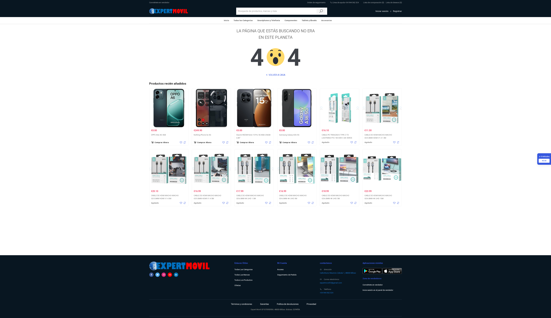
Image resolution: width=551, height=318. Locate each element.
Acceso (280, 269)
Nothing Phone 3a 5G (202, 135)
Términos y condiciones (241, 304)
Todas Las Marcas (242, 275)
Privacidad (311, 304)
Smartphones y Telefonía (268, 20)
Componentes (291, 20)
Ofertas (237, 285)
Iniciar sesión (382, 11)
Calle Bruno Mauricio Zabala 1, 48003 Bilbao (338, 273)
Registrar (397, 11)
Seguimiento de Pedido (287, 275)
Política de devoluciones (288, 304)
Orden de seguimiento (316, 2)
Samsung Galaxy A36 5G (289, 135)
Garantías (264, 304)
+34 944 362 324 (326, 293)
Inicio (226, 20)
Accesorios (326, 20)
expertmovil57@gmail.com (331, 283)
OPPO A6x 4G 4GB (158, 135)
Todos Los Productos (243, 280)
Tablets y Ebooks (309, 20)
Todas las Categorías (243, 20)
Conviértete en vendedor (159, 2)
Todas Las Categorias (243, 269)
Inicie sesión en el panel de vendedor (378, 290)
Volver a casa (276, 75)
